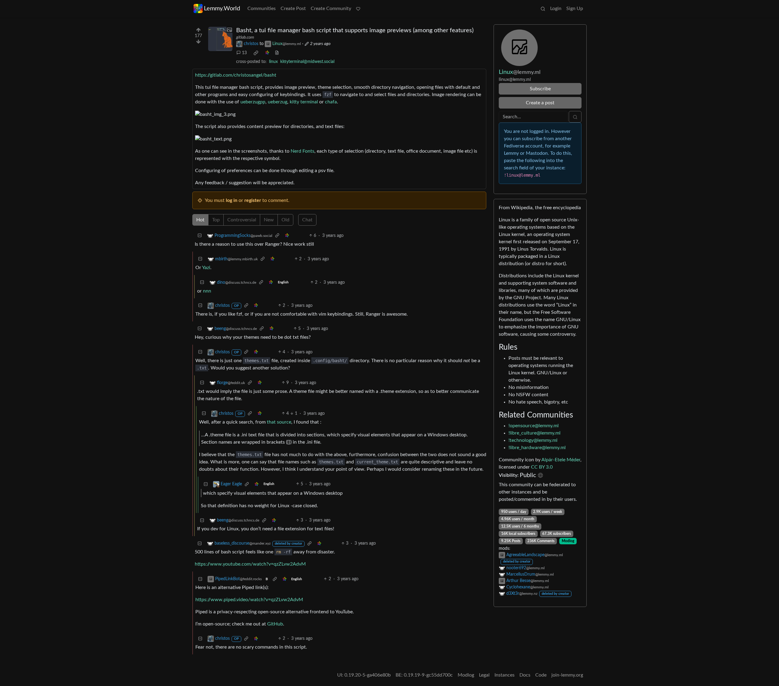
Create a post (540, 102)
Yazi (206, 267)
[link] (256, 53)
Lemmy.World (222, 8)
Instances (504, 675)
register (252, 200)
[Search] (543, 8)
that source (279, 422)
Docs (524, 675)
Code (541, 675)
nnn (207, 291)
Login (555, 8)
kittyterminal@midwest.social (307, 62)
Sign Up (574, 8)
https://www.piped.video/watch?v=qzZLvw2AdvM (249, 599)
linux (273, 62)
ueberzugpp (252, 101)
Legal (484, 675)
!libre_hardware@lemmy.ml (537, 447)
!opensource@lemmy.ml (533, 425)
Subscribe (540, 88)
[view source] (277, 53)
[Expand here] (220, 39)
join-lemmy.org (567, 675)
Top (216, 219)
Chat (307, 219)
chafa (331, 101)
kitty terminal (304, 101)
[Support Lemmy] (358, 8)
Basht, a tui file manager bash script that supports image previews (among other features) (354, 30)
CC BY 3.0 (542, 467)
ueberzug (277, 101)
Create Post (293, 8)
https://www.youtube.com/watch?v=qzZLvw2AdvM (250, 564)
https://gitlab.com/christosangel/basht (235, 75)
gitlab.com (245, 37)
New (269, 219)
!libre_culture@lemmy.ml (534, 433)
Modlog (568, 541)
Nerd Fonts (302, 151)
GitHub (275, 624)
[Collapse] (199, 236)
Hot (200, 219)
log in (231, 200)
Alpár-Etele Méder (560, 459)
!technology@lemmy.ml (532, 440)
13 (244, 53)
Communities (261, 8)
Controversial (241, 219)
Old (285, 219)
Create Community (331, 8)
